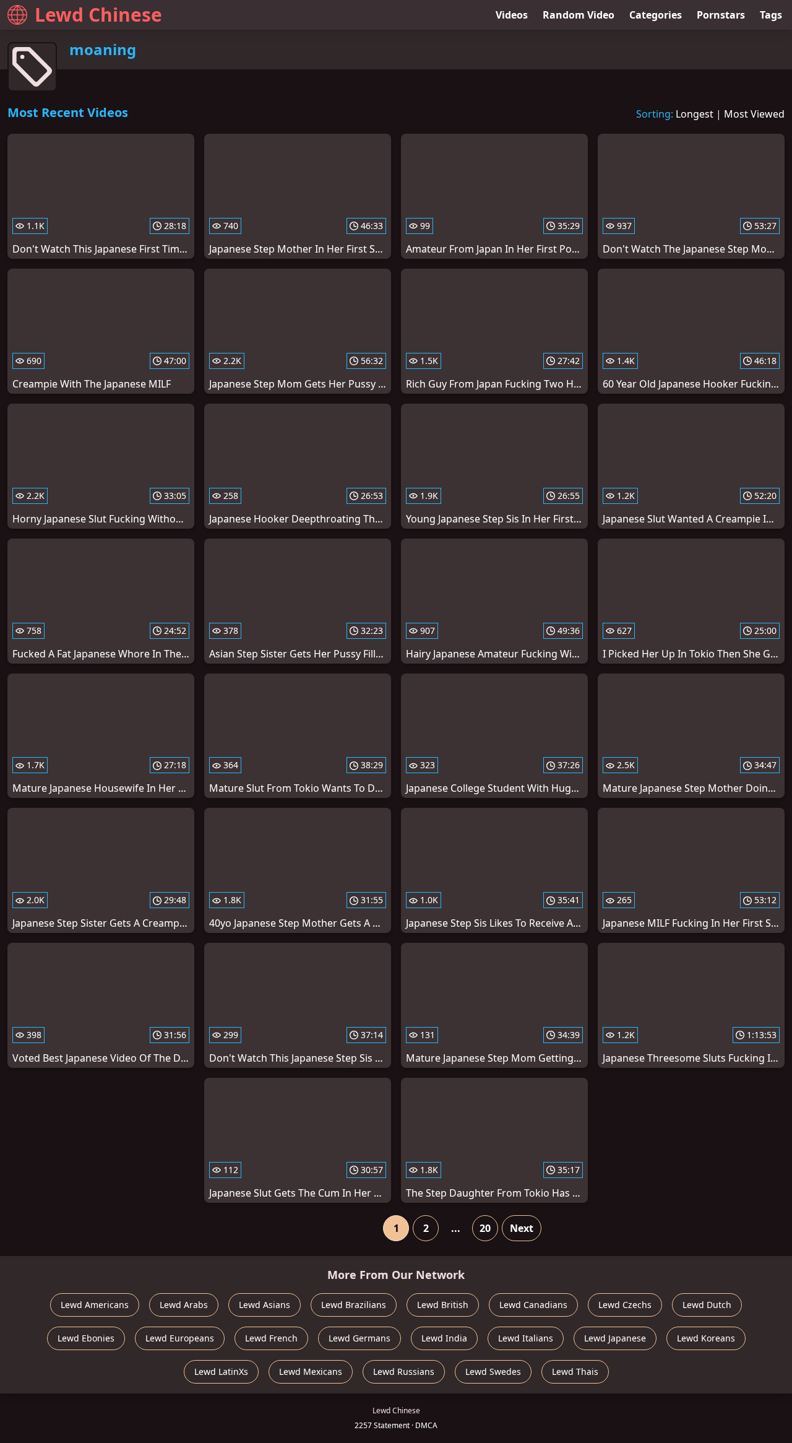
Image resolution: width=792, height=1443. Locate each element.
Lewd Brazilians (353, 1305)
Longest (694, 114)
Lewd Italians (525, 1338)
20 (485, 1228)
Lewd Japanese (615, 1338)
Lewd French (271, 1338)
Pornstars (721, 15)
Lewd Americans (95, 1305)
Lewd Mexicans (310, 1371)
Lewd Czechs (625, 1305)
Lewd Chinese (98, 14)
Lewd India (444, 1338)
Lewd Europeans (179, 1338)
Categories (655, 15)
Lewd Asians (264, 1305)
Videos (512, 15)
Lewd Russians (403, 1371)
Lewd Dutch (706, 1305)
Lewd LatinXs (221, 1371)
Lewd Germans (359, 1338)
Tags (771, 15)
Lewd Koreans (706, 1338)
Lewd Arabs (184, 1305)
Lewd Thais (575, 1371)
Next (521, 1228)
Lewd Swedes (493, 1371)
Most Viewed (754, 114)
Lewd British (442, 1305)
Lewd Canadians (533, 1305)
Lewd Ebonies (86, 1338)
